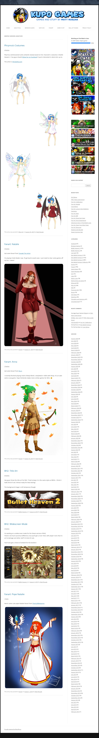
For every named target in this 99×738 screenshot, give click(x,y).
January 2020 (75, 522)
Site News (74, 295)
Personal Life (75, 290)
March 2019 (74, 545)
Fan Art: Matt (75, 213)
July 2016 (73, 619)
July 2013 (73, 702)
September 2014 (76, 670)
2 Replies (6, 366)
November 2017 (75, 582)
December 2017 (75, 580)
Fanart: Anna (10, 361)
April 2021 (74, 487)
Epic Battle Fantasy (85, 325)
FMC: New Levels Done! (77, 200)
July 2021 (73, 480)
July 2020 (73, 508)
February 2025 (75, 380)
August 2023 (74, 422)
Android (73, 244)
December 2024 (75, 385)
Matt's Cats (74, 278)
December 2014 (75, 663)
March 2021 (74, 489)
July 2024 (73, 396)
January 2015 (75, 661)
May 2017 (74, 596)
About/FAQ (17, 28)
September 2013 (76, 698)
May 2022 (74, 457)
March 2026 (74, 350)
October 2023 (75, 417)
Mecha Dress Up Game (77, 281)
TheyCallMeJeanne (38, 603)
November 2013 (75, 693)
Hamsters (74, 211)
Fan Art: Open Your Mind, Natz (80, 225)
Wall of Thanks (73, 28)
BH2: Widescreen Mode (15, 524)
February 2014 (75, 686)
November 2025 (75, 359)
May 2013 (74, 707)
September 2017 (76, 586)
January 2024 (75, 410)
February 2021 (75, 491)
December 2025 (75, 357)
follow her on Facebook (29, 57)
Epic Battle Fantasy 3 (77, 255)
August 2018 (74, 561)
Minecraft (74, 283)
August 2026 (74, 339)
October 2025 (75, 362)
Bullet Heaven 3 (75, 251)
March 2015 (74, 656)
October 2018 (75, 556)
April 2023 (74, 431)
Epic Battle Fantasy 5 (77, 260)
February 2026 (75, 352)
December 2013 (75, 691)
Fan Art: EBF (74, 216)
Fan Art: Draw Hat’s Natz (78, 218)
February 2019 (75, 547)
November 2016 (75, 610)
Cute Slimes (74, 206)
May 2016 (74, 624)
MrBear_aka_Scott (76, 318)
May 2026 (74, 346)
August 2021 (74, 478)
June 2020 (74, 510)
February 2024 (75, 408)
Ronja (72, 292)
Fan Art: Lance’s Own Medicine (80, 209)
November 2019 (75, 526)
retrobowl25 (74, 322)
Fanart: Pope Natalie (14, 594)
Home (8, 28)
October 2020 (75, 501)
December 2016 (75, 607)
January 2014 (75, 688)
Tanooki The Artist (24, 253)
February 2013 (75, 712)
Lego (72, 276)
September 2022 (76, 447)
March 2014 (74, 684)
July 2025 (73, 369)
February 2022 (75, 464)
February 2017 (75, 603)
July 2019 (73, 536)
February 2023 (75, 436)
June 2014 (74, 677)
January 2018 (75, 577)
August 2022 (74, 450)
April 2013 (74, 709)
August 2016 (74, 617)
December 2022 (75, 441)
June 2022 (74, 454)
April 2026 (74, 348)
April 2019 (74, 542)
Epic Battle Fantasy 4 (77, 257)
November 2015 (75, 637)
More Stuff (60, 28)
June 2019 (74, 538)
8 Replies (6, 475)
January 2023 (75, 438)
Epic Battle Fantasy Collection (79, 262)
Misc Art (21, 232)
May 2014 (74, 679)
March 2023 (74, 434)
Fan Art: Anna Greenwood (78, 220)
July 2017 (73, 591)
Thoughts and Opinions (78, 299)
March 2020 (74, 517)
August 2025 (74, 366)
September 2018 (76, 559)
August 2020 (74, 505)
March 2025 (74, 378)
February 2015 (75, 658)
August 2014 (74, 672)
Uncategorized (75, 301)
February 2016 (75, 631)
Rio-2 (20, 371)
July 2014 (73, 675)
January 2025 (75, 383)
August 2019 (74, 533)
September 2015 (76, 642)
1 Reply (6, 599)
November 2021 (75, 471)
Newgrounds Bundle (77, 230)
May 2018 (74, 568)
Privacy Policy (86, 28)
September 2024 (76, 392)
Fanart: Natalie (11, 244)
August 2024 (74, 394)
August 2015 (74, 644)
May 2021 (74, 485)
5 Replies (6, 249)
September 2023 (76, 420)
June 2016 (74, 621)
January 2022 (75, 466)
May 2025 (74, 373)
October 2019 (75, 529)
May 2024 (74, 401)
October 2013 (75, 695)
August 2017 (74, 589)
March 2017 (74, 600)
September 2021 (76, 475)
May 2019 (74, 540)
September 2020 (76, 503)
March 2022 (74, 461)
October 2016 (75, 612)
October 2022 (75, 445)
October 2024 (75, 390)
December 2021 (75, 468)
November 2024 (75, 387)
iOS (72, 274)
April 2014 (74, 681)
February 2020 (75, 519)
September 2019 (76, 531)
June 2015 (74, 649)
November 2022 (75, 443)
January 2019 (75, 549)
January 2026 (75, 355)
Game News (74, 269)
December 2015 (75, 635)
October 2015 (75, 640)
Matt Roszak (40, 232)
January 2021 (75, 494)
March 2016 (74, 628)
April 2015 (74, 654)
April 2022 (74, 459)
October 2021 (75, 473)
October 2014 (75, 668)
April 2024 (74, 403)
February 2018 (75, 575)
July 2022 (73, 452)
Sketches (42, 28)
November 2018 (75, 554)
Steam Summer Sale (77, 232)
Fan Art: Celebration (77, 202)
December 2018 (75, 552)
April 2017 (74, 598)
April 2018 (74, 570)
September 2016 (76, 614)
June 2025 (74, 371)
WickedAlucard (17, 62)
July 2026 (73, 341)
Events (73, 264)
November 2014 (75, 665)
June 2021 (74, 482)
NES (72, 288)
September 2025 (76, 364)
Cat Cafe (73, 253)
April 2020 (74, 515)
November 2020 (75, 498)
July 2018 (73, 563)
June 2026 (74, 343)
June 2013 (74, 705)
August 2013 (74, 700)
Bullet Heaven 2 (23, 512)
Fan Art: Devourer (76, 227)
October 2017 (75, 584)
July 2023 (73, 424)
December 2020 (75, 496)
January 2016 (75, 633)
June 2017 (74, 593)
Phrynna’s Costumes (14, 45)
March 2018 (74, 573)
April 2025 (74, 376)
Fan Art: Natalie (75, 204)
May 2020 (74, 512)
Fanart (51, 28)
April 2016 (74, 626)
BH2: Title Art (10, 470)
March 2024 (74, 406)
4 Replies (6, 50)
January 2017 (75, 605)
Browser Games (30, 28)
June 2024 (74, 399)
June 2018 (74, 566)
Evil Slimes (74, 197)
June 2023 (74, 427)
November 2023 (75, 415)
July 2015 (73, 647)
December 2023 (75, 413)
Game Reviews (75, 271)
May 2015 (74, 651)
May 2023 (74, 429)
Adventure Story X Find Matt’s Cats (81, 223)
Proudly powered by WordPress (12, 729)
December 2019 (75, 524)
